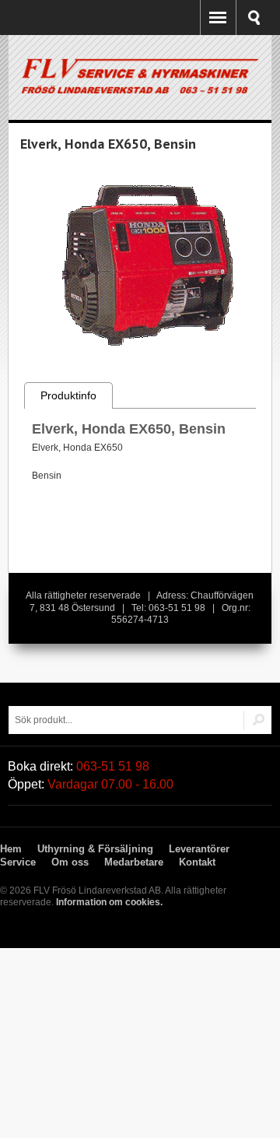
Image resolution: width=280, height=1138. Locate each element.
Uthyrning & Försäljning (95, 849)
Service (18, 862)
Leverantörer (199, 849)
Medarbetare (133, 862)
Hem (11, 849)
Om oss (70, 862)
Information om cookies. (109, 902)
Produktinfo (68, 395)
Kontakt (197, 862)
